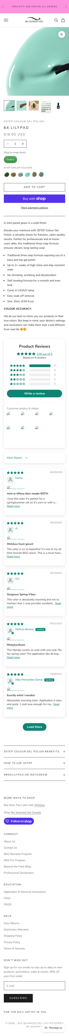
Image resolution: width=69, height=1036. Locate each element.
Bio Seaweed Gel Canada (26, 812)
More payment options (34, 208)
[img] (15, 473)
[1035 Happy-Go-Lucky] (27, 174)
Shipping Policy (13, 936)
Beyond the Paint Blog (17, 866)
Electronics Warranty (16, 929)
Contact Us (10, 848)
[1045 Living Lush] (34, 174)
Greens (10, 159)
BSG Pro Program (14, 860)
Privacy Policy (12, 942)
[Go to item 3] (33, 105)
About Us (9, 841)
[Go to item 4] (46, 106)
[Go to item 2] (21, 105)
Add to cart (34, 187)
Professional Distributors (19, 873)
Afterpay (39, 805)
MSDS (8, 904)
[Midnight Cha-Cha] (6, 174)
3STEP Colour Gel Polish (24, 121)
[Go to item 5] (58, 105)
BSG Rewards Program (18, 854)
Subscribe (18, 998)
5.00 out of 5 (44, 354)
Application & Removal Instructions (25, 892)
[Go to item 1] (9, 105)
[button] (17, 365)
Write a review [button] (34, 393)
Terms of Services (14, 948)
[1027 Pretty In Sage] (20, 174)
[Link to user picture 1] (34, 488)
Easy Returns (12, 923)
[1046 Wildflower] (41, 174)
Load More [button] (34, 727)
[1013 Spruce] (13, 174)
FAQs (7, 898)
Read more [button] (13, 506)
